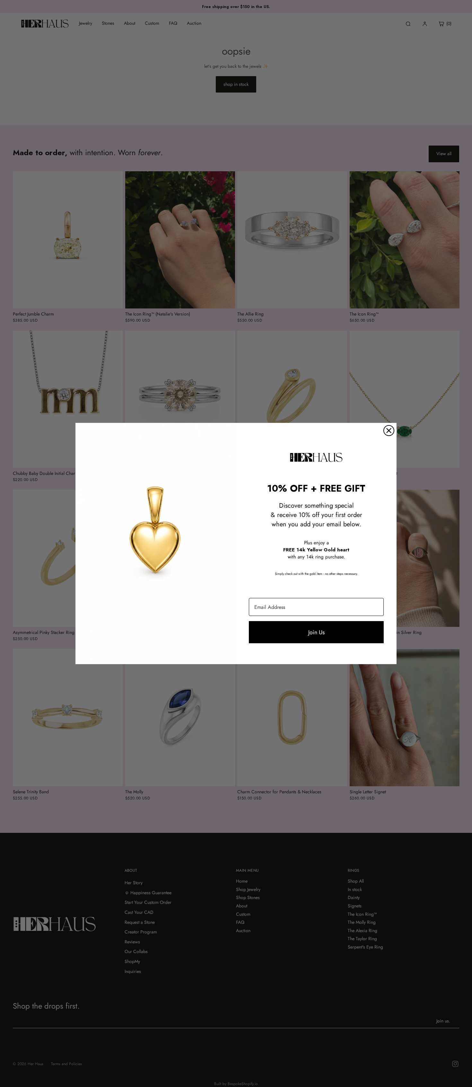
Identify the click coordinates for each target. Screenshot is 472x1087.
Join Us (316, 632)
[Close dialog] (389, 430)
